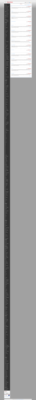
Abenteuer (6, 34)
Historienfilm (6, 104)
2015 (5, 151)
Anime (5, 97)
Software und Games (7, 363)
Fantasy (5, 73)
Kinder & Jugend (6, 319)
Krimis (5, 190)
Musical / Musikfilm (6, 110)
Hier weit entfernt (12, 73)
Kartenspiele (6, 383)
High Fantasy (6, 79)
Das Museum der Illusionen (13, 21)
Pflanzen (5, 271)
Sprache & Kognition (7, 345)
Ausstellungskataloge (7, 297)
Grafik (5, 264)
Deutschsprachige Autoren (6, 15)
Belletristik (6, 164)
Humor (5, 26)
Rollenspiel (6, 277)
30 (29, 5)
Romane (5, 285)
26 (26, 5)
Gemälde (6, 298)
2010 (5, 145)
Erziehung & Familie (7, 130)
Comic (5, 33)
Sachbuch (6, 231)
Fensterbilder (6, 124)
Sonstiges (6, 208)
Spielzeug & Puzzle (6, 388)
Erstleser (6, 215)
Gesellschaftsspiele (6, 382)
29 (28, 5)
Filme (5, 305)
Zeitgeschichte (6, 314)
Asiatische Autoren (6, 7)
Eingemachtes (6, 54)
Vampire (5, 90)
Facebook (29, 2)
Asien (5, 338)
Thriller (5, 251)
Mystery (5, 111)
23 (24, 5)
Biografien (6, 165)
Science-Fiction (6, 232)
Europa (5, 340)
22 (23, 5)
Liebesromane (6, 27)
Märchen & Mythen (6, 170)
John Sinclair (6, 184)
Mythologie (6, 325)
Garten (5, 131)
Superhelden (6, 46)
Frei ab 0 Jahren (6, 364)
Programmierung (6, 265)
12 (16, 5)
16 (19, 5)
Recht (5, 333)
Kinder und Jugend (6, 41)
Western (5, 47)
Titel (31, 4)
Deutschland (6, 339)
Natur (5, 270)
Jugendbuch (6, 225)
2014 (5, 150)
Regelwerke (6, 284)
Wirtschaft (6, 352)
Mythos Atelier (12, 63)
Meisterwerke (12, 25)
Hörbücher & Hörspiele (6, 203)
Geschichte (6, 309)
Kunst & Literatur (6, 320)
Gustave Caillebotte (12, 58)
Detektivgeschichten (6, 191)
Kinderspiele (6, 384)
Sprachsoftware (6, 376)
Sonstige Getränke (6, 67)
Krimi (5, 226)
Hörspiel (5, 178)
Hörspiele (6, 83)
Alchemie (12, 68)
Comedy (5, 98)
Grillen (5, 60)
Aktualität (28, 4)
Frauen (5, 18)
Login (31, 2)
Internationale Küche (7, 61)
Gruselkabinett (6, 183)
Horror (5, 39)
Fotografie (6, 308)
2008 (5, 143)
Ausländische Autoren (7, 6)
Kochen (5, 66)
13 (17, 5)
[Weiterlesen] (30, 13)
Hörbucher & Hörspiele (6, 22)
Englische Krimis (6, 247)
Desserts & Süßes (6, 53)
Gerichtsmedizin (6, 252)
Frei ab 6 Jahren (6, 369)
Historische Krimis (6, 238)
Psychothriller (6, 197)
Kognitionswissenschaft (7, 346)
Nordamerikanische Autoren (6, 11)
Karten (5, 125)
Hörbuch (5, 163)
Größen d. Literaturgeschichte (6, 19)
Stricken (5, 137)
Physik (5, 272)
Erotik (5, 28)
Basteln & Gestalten (6, 123)
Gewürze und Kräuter (7, 59)
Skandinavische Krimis (6, 248)
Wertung (30, 4)
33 (31, 5)
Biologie (5, 258)
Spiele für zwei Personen (6, 387)
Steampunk (6, 91)
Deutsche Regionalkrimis (6, 246)
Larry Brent (6, 185)
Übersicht (6, 395)
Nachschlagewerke (6, 326)
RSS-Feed (30, 2)
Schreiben (6, 158)
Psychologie (6, 332)
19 (21, 5)
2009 (5, 144)
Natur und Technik (6, 257)
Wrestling (6, 118)
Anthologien (6, 74)
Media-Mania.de (9, 2)
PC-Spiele (6, 377)
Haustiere (6, 138)
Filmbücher (6, 304)
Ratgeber (6, 157)
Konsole (5, 370)
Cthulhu (5, 278)
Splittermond (6, 292)
